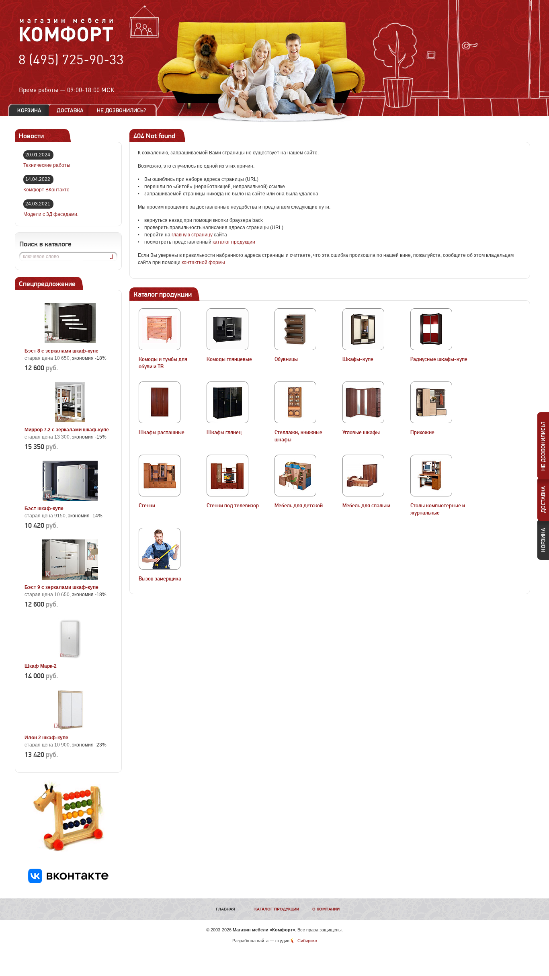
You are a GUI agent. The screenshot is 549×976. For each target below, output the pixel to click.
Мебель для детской (298, 505)
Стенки (147, 505)
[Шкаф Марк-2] (70, 657)
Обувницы (286, 359)
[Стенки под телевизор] (227, 475)
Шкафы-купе (357, 359)
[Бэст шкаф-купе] (70, 499)
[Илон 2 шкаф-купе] (70, 728)
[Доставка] (70, 110)
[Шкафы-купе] (363, 329)
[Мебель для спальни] (363, 475)
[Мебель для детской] (295, 475)
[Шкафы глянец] (227, 402)
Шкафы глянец (224, 432)
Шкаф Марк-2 (41, 666)
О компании (326, 909)
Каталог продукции (276, 909)
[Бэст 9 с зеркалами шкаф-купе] (70, 578)
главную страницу (192, 235)
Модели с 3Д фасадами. (50, 214)
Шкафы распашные (161, 432)
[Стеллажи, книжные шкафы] (295, 402)
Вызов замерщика (160, 579)
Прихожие (422, 432)
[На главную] (66, 40)
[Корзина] (29, 110)
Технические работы (46, 165)
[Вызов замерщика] (159, 549)
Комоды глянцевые (229, 359)
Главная (225, 909)
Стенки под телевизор (233, 505)
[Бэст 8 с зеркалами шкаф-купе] (70, 341)
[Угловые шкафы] (363, 402)
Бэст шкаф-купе (44, 508)
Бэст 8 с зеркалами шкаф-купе (61, 351)
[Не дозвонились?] (124, 110)
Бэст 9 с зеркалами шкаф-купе (61, 587)
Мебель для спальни (366, 505)
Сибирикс (307, 940)
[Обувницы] (295, 329)
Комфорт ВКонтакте (46, 190)
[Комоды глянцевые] (227, 329)
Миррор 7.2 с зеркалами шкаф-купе (67, 430)
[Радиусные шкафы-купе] (431, 329)
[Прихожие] (431, 402)
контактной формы (203, 262)
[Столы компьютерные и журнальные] (431, 475)
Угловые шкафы (361, 432)
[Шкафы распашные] (159, 402)
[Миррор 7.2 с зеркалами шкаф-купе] (70, 420)
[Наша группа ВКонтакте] (68, 881)
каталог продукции (234, 242)
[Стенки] (159, 475)
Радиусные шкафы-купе (438, 359)
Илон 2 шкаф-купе (46, 737)
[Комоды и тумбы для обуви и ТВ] (159, 329)
